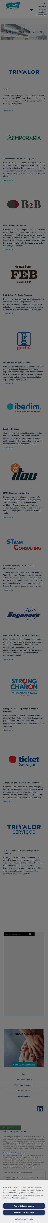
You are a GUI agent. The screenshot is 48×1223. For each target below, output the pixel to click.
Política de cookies (19, 1197)
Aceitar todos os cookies (24, 1206)
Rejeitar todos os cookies (24, 1212)
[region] (24, 1201)
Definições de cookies (24, 1219)
